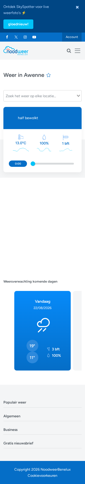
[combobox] (42, 96)
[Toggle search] (68, 51)
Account (72, 37)
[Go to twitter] (16, 37)
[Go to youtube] (34, 37)
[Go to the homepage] (15, 50)
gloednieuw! (18, 24)
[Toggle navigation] (77, 51)
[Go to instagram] (25, 37)
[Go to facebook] (7, 37)
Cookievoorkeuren (42, 475)
